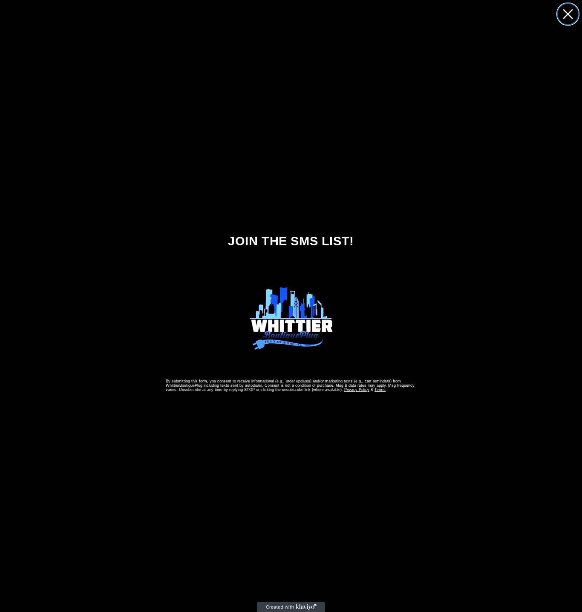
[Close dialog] (568, 14)
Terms (380, 390)
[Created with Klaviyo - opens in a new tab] (291, 607)
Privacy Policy (356, 390)
